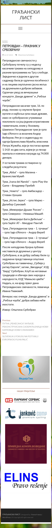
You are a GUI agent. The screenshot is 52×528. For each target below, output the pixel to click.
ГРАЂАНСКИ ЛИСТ (26, 15)
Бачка (5, 41)
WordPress (6, 517)
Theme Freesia (36, 515)
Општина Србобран (26, 55)
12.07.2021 (8, 55)
